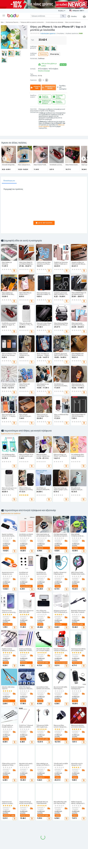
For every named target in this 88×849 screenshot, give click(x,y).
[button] (4, 15)
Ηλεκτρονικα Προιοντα (12, 22)
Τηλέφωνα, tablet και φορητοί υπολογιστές (32, 22)
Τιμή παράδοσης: (33, 74)
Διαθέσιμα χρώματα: (33, 47)
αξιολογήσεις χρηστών (47, 33)
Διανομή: (33, 68)
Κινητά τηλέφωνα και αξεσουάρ (54, 22)
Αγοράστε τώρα (35, 87)
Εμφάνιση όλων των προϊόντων (10, 433)
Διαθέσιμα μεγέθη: (33, 54)
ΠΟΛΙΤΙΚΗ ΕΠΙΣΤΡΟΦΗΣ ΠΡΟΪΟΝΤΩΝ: (34, 110)
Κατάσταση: (33, 58)
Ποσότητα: (33, 80)
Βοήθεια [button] (61, 11)
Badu (2, 22)
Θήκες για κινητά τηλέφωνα (72, 22)
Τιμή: (32, 40)
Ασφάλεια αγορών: (33, 96)
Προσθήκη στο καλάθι (48, 87)
